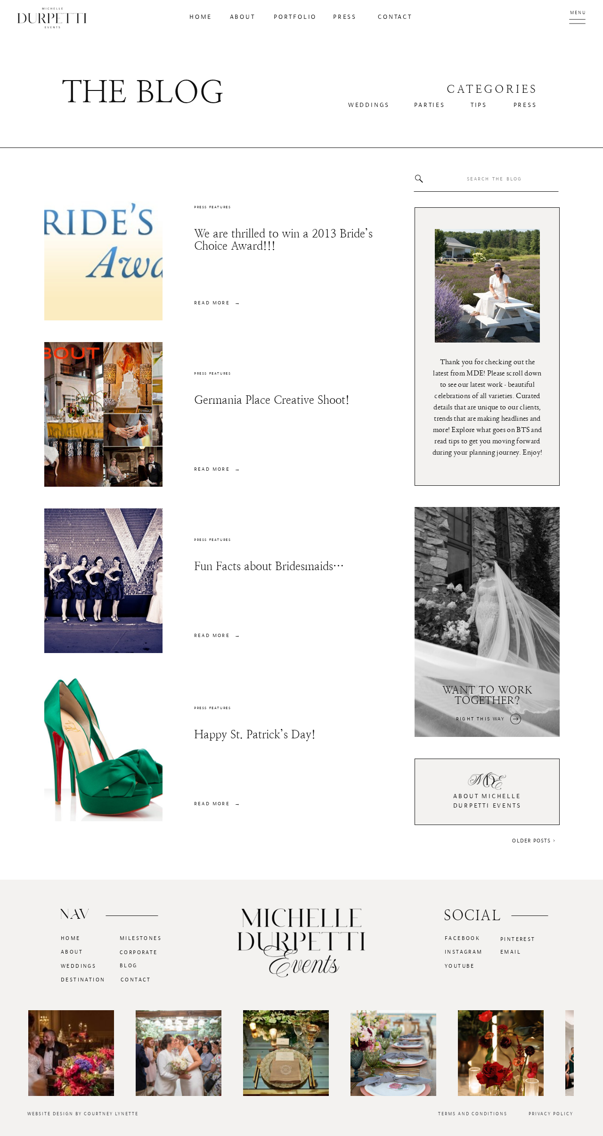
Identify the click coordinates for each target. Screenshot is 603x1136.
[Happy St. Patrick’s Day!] (103, 749)
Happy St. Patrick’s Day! (255, 734)
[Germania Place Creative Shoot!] (103, 414)
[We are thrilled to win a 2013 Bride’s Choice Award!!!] (103, 248)
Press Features (212, 207)
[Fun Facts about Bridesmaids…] (103, 580)
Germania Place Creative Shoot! (272, 400)
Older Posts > (533, 840)
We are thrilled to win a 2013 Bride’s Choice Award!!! (283, 240)
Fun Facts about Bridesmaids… (269, 566)
